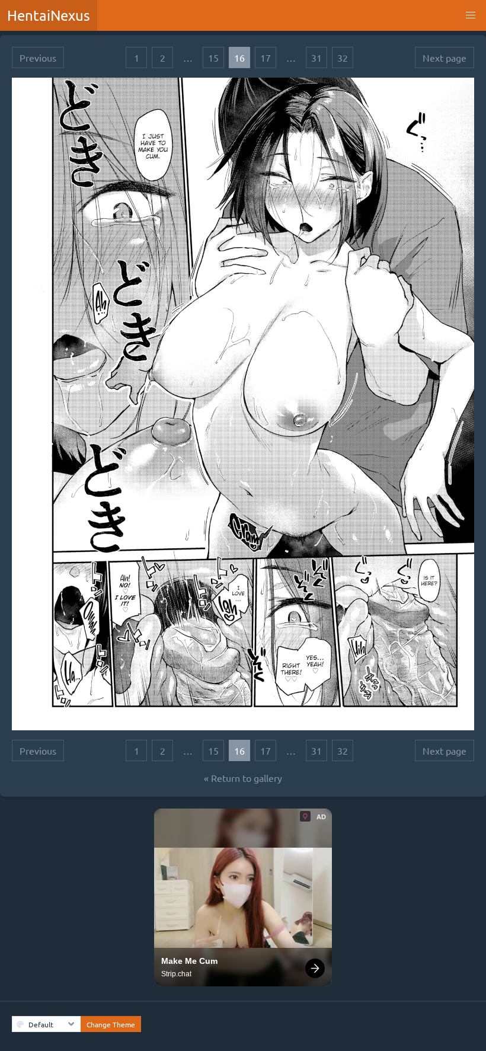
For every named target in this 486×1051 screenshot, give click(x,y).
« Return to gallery (243, 778)
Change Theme (111, 1024)
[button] (470, 15)
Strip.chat (176, 974)
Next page (444, 57)
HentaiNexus (48, 15)
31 (316, 57)
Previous (38, 57)
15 (213, 57)
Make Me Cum (189, 961)
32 (342, 57)
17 (265, 57)
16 (239, 57)
